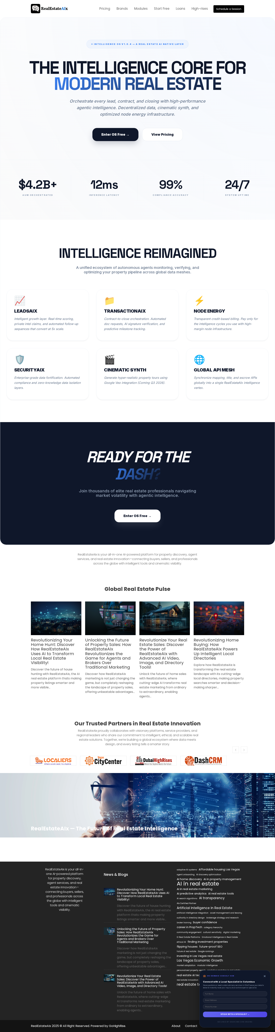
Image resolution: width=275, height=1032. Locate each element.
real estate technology (197, 984)
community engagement (189, 932)
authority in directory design (191, 917)
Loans (180, 8)
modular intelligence (207, 965)
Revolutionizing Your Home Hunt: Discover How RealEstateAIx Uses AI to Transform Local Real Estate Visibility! (53, 651)
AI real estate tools (221, 893)
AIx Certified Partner (186, 903)
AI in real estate (198, 883)
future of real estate (186, 951)
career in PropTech (189, 927)
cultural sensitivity (212, 932)
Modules (141, 8)
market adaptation (186, 965)
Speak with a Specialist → (235, 1014)
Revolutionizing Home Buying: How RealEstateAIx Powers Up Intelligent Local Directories (216, 649)
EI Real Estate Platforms (188, 937)
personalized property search (191, 970)
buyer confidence (205, 922)
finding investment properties (208, 942)
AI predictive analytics (192, 893)
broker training (184, 922)
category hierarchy (213, 927)
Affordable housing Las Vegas (219, 869)
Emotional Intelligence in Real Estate (220, 937)
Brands (122, 8)
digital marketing (231, 932)
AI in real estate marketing (194, 889)
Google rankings (206, 951)
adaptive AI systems (187, 869)
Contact (191, 1026)
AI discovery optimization (208, 874)
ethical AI (181, 942)
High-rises (200, 8)
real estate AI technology (194, 975)
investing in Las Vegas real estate (199, 956)
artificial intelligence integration (192, 912)
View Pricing (162, 134)
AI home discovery (189, 879)
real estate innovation (187, 980)
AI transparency (212, 898)
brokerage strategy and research (222, 917)
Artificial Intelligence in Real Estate (204, 908)
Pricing (104, 8)
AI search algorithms (187, 898)
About (176, 1026)
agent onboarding (186, 874)
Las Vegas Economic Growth (200, 960)
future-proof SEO (210, 946)
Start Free (161, 8)
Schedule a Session (228, 9)
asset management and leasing (226, 912)
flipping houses (187, 946)
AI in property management (222, 879)
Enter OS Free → (115, 134)
